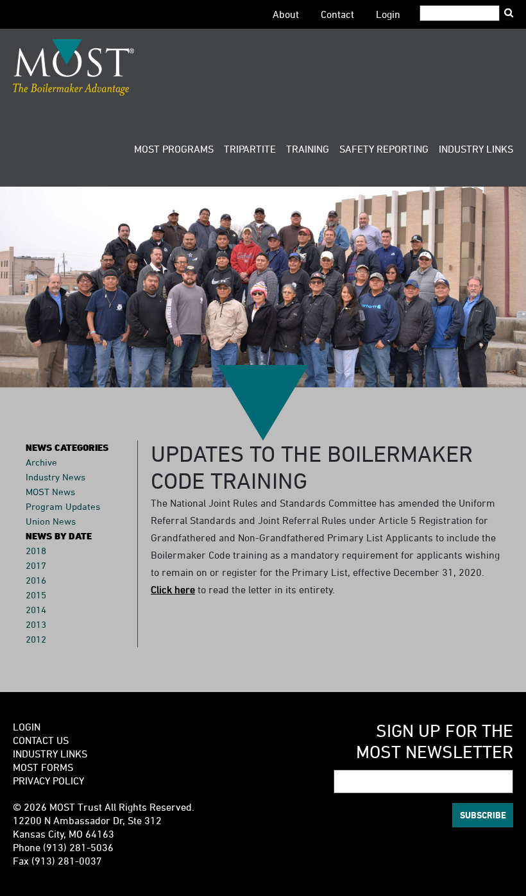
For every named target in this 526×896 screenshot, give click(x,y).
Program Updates (63, 506)
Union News (51, 521)
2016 (36, 580)
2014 (36, 609)
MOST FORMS (43, 767)
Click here (173, 589)
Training (307, 149)
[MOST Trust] (73, 67)
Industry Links (476, 149)
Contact (337, 14)
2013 (36, 624)
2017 (36, 565)
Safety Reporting (383, 149)
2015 (36, 594)
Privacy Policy (48, 780)
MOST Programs (174, 149)
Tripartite (250, 149)
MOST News (50, 491)
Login (388, 14)
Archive (41, 462)
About (286, 14)
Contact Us (41, 740)
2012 (36, 639)
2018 (36, 550)
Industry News (55, 476)
